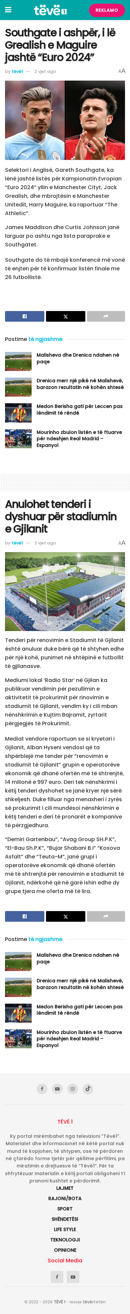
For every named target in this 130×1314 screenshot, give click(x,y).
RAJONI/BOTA (65, 1198)
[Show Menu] (8, 10)
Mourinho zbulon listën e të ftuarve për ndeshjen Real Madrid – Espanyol (79, 439)
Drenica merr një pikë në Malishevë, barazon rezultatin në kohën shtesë (80, 384)
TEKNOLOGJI (65, 1239)
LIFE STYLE (65, 1229)
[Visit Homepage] (50, 10)
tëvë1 (17, 71)
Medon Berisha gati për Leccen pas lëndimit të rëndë (80, 409)
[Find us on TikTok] (88, 1089)
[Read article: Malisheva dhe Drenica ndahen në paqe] (18, 361)
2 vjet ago (45, 71)
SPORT (65, 1208)
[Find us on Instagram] (72, 1089)
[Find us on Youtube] (57, 1089)
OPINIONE (65, 1250)
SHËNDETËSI (65, 1219)
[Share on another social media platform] (106, 316)
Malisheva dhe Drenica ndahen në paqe (78, 358)
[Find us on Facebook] (42, 1089)
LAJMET (65, 1188)
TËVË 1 (59, 1302)
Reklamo (107, 10)
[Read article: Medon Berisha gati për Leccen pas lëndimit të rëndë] (18, 412)
